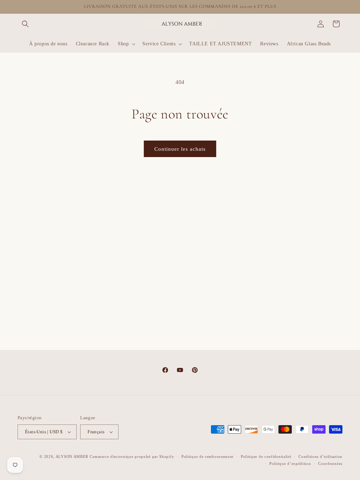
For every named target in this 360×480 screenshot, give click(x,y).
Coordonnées (330, 463)
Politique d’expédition (290, 463)
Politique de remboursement (207, 456)
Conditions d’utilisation (320, 456)
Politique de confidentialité (266, 456)
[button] (25, 24)
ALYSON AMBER (73, 456)
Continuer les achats (180, 149)
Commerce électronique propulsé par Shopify (132, 456)
